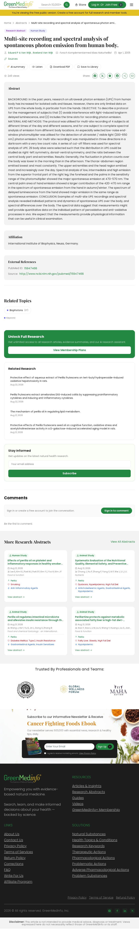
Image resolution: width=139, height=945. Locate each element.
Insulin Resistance (45, 640)
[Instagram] (109, 910)
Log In (95, 5)
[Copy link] (124, 76)
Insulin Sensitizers (45, 644)
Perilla (14, 580)
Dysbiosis (83, 584)
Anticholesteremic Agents (91, 588)
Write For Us (13, 875)
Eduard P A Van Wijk (19, 52)
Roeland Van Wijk (43, 52)
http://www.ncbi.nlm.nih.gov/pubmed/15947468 (51, 274)
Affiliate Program (18, 881)
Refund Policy (125, 898)
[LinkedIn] (124, 910)
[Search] (67, 5)
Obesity (93, 640)
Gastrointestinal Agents (118, 588)
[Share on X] (102, 76)
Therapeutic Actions (89, 851)
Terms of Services (18, 851)
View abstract (15, 597)
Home (7, 23)
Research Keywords (88, 846)
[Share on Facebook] (95, 76)
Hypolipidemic (85, 591)
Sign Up (102, 746)
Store (82, 5)
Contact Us (13, 840)
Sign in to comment (116, 510)
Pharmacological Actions (93, 857)
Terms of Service (101, 898)
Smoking (15, 584)
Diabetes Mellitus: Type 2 (23, 640)
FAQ (7, 869)
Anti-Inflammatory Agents (24, 588)
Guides (78, 797)
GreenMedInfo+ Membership (96, 809)
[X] (132, 910)
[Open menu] (131, 4)
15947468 (30, 268)
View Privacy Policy (87, 753)
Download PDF (61, 67)
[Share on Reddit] (117, 76)
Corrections (13, 863)
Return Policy (15, 857)
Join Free (111, 5)
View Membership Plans (69, 350)
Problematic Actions (89, 863)
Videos (77, 803)
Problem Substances (89, 875)
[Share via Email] (132, 76)
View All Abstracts (123, 542)
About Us (11, 834)
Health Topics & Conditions (94, 840)
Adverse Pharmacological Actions (100, 869)
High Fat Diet (112, 584)
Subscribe (69, 473)
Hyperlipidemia (97, 584)
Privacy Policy (15, 846)
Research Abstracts (88, 791)
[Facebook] (117, 910)
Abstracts (21, 23)
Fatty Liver (83, 640)
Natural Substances (89, 834)
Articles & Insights (86, 786)
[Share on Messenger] (110, 76)
